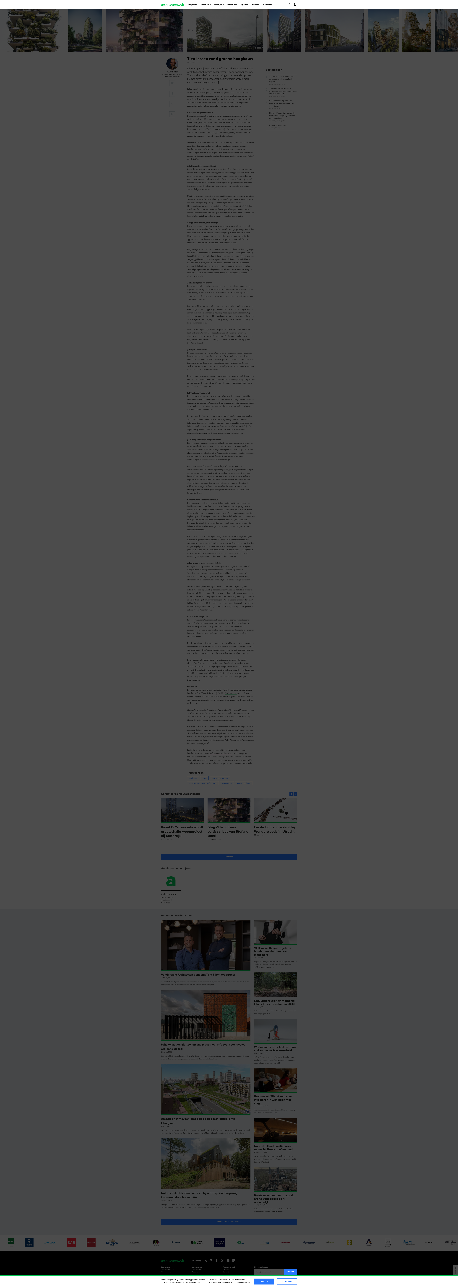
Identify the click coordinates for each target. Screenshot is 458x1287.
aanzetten (245, 1282)
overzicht (201, 1282)
